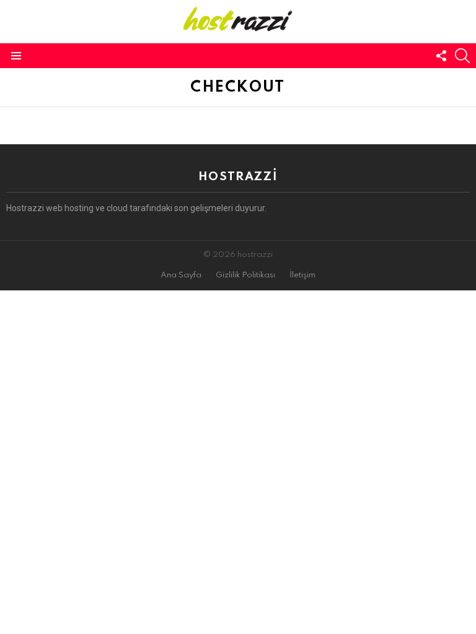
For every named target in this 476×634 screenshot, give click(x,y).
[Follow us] (441, 55)
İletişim (302, 275)
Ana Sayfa (181, 275)
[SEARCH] (462, 55)
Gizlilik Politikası (245, 275)
